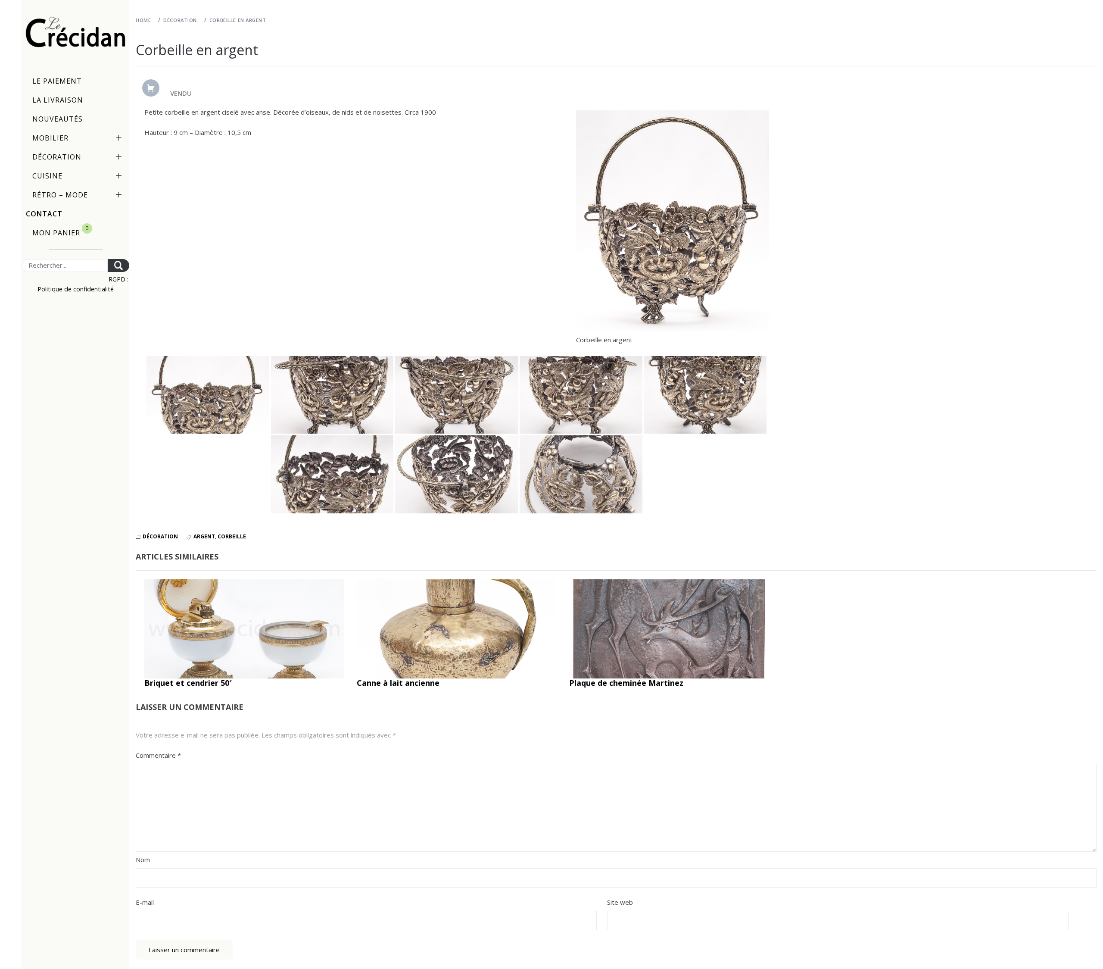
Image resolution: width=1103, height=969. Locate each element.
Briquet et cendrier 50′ (187, 683)
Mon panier (60, 231)
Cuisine (47, 176)
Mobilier (50, 138)
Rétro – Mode (60, 195)
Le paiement (57, 81)
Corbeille (232, 536)
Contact (44, 214)
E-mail (145, 902)
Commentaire (158, 755)
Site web (620, 902)
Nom (143, 859)
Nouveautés (57, 119)
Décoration (56, 157)
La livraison (57, 100)
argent (204, 536)
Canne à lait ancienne (398, 683)
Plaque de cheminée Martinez (626, 683)
